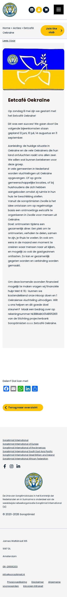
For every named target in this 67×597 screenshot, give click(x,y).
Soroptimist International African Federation (25, 458)
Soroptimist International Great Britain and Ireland (28, 455)
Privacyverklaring (17, 582)
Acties (17, 28)
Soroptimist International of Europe (20, 444)
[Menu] (59, 9)
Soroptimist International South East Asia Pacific (28, 451)
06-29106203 (10, 566)
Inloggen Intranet (33, 586)
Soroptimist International (15, 440)
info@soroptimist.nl (14, 574)
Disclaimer (37, 582)
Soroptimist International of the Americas (24, 447)
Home (6, 28)
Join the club (51, 30)
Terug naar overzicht (23, 407)
